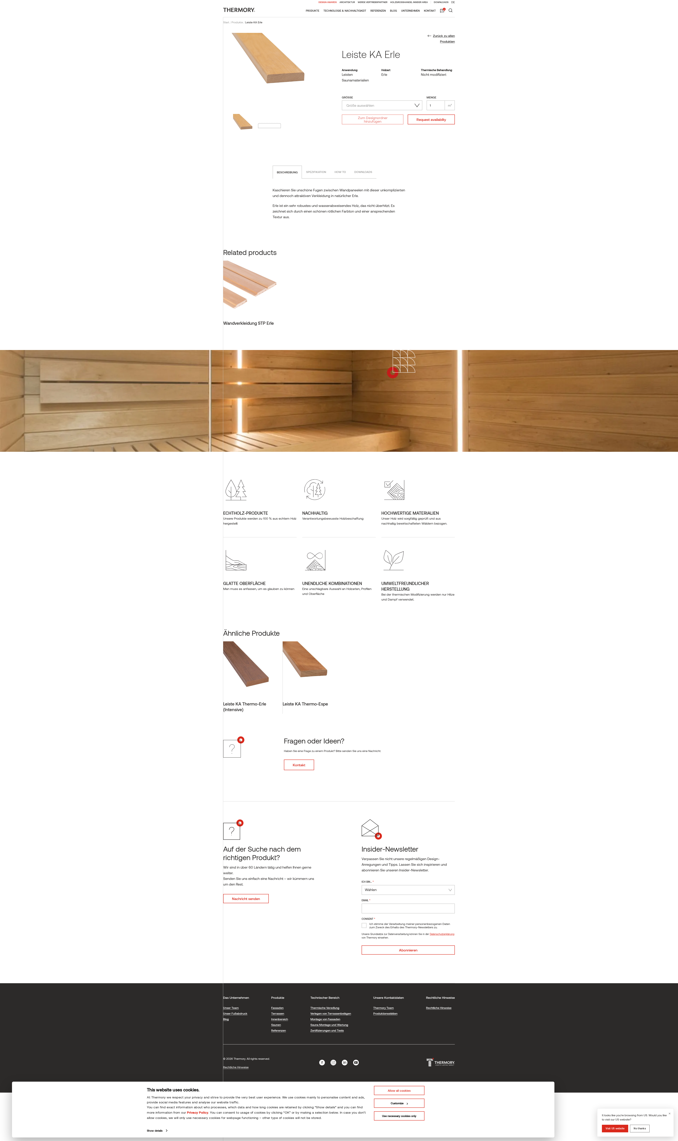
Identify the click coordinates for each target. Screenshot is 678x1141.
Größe (347, 97)
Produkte (312, 10)
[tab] (287, 172)
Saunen (276, 1024)
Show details (155, 1130)
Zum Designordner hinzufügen (373, 119)
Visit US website (615, 1128)
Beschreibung (287, 172)
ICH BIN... (368, 881)
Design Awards (328, 2)
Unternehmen (410, 10)
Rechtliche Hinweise (438, 1007)
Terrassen (277, 1013)
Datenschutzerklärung (442, 934)
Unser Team (231, 1007)
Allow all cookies (399, 1090)
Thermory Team (383, 1007)
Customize (397, 1103)
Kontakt (430, 10)
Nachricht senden (246, 898)
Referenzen (378, 10)
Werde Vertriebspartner (372, 2)
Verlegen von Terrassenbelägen (330, 1013)
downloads (363, 171)
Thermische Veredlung (324, 1007)
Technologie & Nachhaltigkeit (344, 10)
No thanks (640, 1128)
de (453, 2)
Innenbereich (279, 1019)
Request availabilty (431, 119)
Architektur (347, 2)
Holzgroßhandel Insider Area (409, 2)
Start (226, 22)
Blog (393, 10)
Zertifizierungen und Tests (327, 1030)
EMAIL (366, 900)
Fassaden (277, 1007)
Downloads (441, 2)
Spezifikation (316, 171)
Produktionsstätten (385, 1013)
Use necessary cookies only (399, 1116)
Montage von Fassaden (325, 1019)
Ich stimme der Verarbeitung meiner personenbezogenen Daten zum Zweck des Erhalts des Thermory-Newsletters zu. (409, 925)
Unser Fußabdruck (235, 1013)
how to (340, 171)
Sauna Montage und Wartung (329, 1024)
